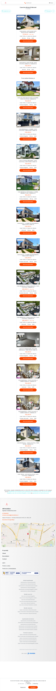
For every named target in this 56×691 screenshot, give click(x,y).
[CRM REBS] (31, 653)
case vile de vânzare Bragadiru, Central (21, 493)
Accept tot (33, 687)
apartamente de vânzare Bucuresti (41, 493)
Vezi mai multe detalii (28, 41)
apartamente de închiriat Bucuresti (17, 491)
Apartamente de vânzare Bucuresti (28, 582)
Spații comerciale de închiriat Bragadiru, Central (28, 643)
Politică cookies (6, 566)
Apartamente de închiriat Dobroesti (28, 624)
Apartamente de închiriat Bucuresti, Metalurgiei (28, 622)
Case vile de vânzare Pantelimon (28, 603)
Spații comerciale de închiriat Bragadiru (28, 641)
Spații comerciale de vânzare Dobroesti (28, 613)
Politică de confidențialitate (9, 568)
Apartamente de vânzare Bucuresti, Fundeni (28, 585)
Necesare (22, 683)
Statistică (29, 683)
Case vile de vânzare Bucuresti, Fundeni (28, 601)
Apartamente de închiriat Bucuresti (28, 620)
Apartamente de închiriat (28, 618)
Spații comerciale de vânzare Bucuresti (28, 609)
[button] (53, 11)
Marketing (35, 683)
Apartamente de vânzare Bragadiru (28, 587)
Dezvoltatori (5, 556)
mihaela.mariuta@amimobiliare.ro (10, 515)
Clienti (4, 553)
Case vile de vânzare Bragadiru (28, 596)
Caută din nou (6, 11)
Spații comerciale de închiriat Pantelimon (28, 639)
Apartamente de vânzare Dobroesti (28, 584)
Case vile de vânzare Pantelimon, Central (28, 604)
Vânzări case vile (28, 594)
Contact (4, 559)
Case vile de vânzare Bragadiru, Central (28, 597)
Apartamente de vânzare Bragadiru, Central (28, 589)
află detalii (26, 680)
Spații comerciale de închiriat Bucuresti (28, 634)
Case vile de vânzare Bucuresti (28, 599)
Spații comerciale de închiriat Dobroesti (28, 638)
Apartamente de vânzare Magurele (28, 591)
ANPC (3, 563)
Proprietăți (5, 550)
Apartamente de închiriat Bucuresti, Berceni (28, 627)
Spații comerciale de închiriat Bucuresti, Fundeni (28, 636)
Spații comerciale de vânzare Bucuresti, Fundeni (28, 611)
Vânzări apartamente (28, 580)
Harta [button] (37, 27)
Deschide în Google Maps (8, 519)
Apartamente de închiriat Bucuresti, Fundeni (28, 626)
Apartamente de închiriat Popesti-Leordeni (28, 629)
